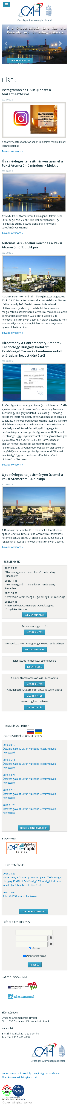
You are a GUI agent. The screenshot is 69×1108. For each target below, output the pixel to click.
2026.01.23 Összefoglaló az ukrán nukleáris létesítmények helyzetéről (29, 808)
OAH (34, 11)
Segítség (39, 1073)
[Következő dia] (60, 43)
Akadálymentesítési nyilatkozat (19, 1077)
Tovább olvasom (19, 60)
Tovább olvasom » (12, 151)
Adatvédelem (53, 1073)
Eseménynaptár (34, 614)
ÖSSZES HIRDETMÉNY (34, 911)
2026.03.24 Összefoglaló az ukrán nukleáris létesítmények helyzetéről (29, 778)
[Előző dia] (6, 43)
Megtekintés (35, 632)
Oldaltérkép (24, 1073)
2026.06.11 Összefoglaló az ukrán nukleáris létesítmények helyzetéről (29, 763)
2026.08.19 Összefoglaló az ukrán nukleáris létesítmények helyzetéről (29, 748)
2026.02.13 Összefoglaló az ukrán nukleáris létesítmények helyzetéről (29, 793)
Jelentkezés (34, 666)
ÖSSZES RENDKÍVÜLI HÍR (33, 827)
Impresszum (9, 1073)
